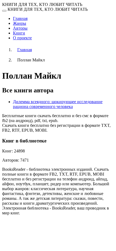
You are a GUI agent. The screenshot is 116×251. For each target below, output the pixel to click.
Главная (20, 18)
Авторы (20, 28)
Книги (19, 33)
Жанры (19, 23)
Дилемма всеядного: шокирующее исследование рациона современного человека (58, 104)
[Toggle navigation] (4, 11)
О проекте (22, 38)
